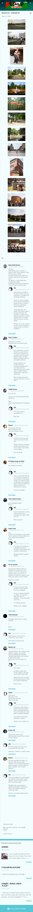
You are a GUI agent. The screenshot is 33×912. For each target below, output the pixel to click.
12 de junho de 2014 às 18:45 (21, 289)
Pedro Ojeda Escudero (14, 499)
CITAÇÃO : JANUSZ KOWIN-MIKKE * (11, 885)
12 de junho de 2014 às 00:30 (16, 266)
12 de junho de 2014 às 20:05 (21, 435)
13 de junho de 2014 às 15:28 (16, 616)
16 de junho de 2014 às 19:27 (21, 665)
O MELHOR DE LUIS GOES (10, 867)
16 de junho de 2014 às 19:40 (20, 692)
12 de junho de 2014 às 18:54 (21, 347)
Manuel (10, 425)
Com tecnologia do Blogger (18, 908)
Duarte (10, 692)
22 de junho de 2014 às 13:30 (18, 775)
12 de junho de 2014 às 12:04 (20, 425)
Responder (11, 333)
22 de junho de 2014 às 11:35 (20, 758)
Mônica (10, 758)
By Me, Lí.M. (11, 730)
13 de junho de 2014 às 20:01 (18, 633)
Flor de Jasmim (12, 564)
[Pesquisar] (30, 3)
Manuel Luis (11, 647)
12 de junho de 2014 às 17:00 (16, 530)
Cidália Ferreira (12, 389)
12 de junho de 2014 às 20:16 (21, 543)
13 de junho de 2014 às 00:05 (16, 566)
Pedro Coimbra (12, 337)
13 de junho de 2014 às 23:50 (16, 648)
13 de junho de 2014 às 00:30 (21, 584)
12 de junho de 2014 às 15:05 (16, 463)
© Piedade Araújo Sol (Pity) (16, 461)
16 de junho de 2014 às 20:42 (21, 704)
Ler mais (29, 862)
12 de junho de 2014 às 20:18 (21, 509)
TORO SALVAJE (13, 615)
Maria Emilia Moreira (14, 265)
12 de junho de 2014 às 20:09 (21, 473)
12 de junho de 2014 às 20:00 (21, 409)
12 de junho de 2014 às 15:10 (16, 500)
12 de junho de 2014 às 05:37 (16, 339)
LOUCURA (4, 847)
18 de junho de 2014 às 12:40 (16, 732)
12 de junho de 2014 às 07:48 (16, 391)
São (15, 288)
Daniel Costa (12, 528)
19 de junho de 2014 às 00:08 (18, 744)
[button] (30, 13)
